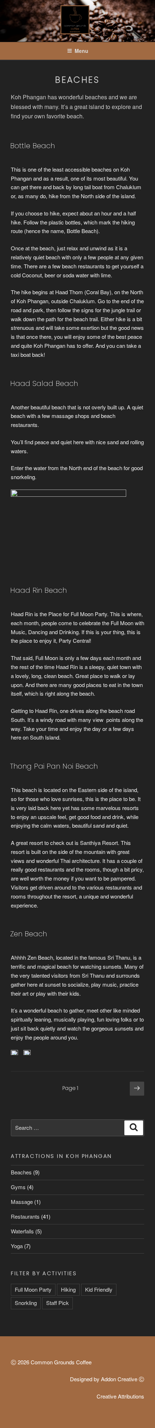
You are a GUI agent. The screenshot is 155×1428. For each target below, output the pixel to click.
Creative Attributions (120, 1396)
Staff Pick (57, 1302)
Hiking (68, 1289)
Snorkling (26, 1302)
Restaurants (25, 1216)
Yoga (17, 1246)
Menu (81, 50)
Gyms (18, 1187)
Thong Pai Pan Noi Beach (54, 766)
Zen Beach (28, 934)
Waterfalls (22, 1231)
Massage (22, 1201)
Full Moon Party (33, 1289)
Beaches (21, 1172)
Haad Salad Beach (44, 383)
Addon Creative (119, 1379)
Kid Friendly (98, 1289)
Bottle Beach (32, 146)
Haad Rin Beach (38, 590)
